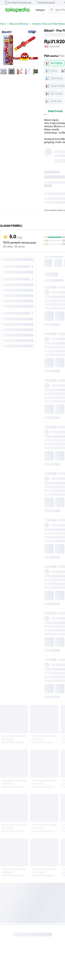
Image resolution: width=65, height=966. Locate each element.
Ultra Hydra (57, 78)
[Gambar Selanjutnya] (36, 71)
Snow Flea (56, 101)
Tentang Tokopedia (46, 2)
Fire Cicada (56, 93)
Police (54, 70)
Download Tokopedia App (19, 2)
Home (3, 24)
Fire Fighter (57, 63)
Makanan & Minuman (19, 24)
